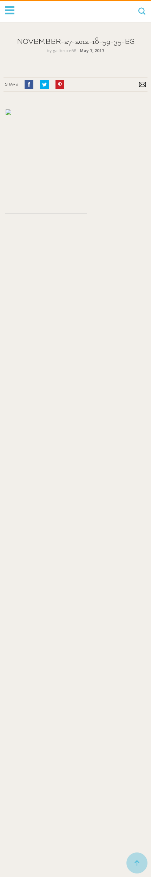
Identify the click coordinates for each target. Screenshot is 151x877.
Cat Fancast (45, 11)
